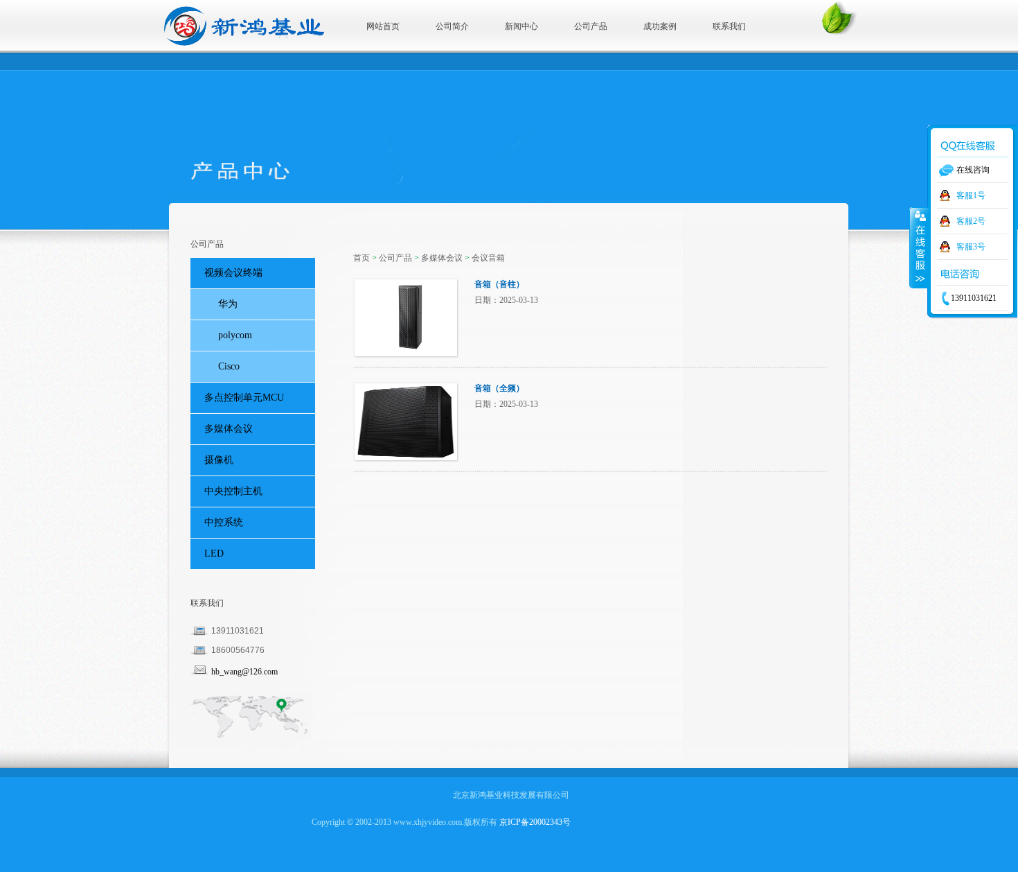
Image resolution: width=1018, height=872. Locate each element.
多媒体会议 (442, 258)
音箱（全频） (499, 388)
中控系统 (223, 522)
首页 (361, 258)
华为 (228, 304)
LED (214, 553)
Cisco (229, 366)
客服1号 (970, 195)
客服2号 (970, 221)
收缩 (919, 247)
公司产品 (395, 258)
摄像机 (218, 460)
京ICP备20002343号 (535, 822)
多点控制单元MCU (244, 397)
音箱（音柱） (499, 284)
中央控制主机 (233, 491)
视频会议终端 (233, 273)
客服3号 (970, 247)
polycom (235, 335)
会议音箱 (488, 258)
